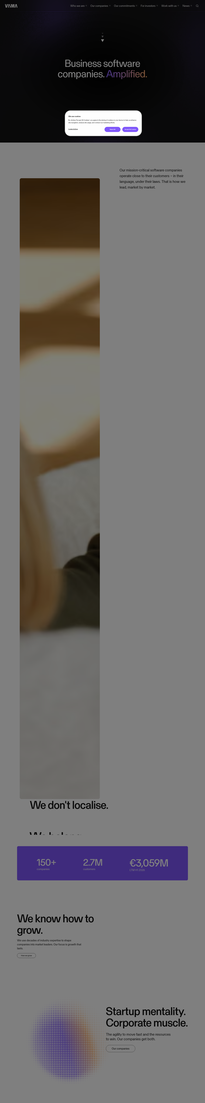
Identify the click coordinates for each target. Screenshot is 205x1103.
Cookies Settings (73, 129)
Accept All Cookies (130, 129)
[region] (103, 123)
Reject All (112, 129)
